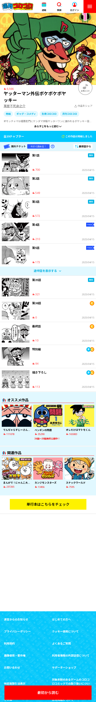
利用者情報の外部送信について (71, 655)
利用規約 (9, 643)
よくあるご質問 (61, 643)
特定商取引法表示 (14, 684)
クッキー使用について (65, 631)
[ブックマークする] (85, 88)
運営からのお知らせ (16, 619)
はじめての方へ (61, 619)
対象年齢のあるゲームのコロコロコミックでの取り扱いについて (71, 684)
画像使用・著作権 (14, 655)
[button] (44, 6)
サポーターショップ (64, 667)
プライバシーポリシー (17, 631)
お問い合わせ (12, 667)
